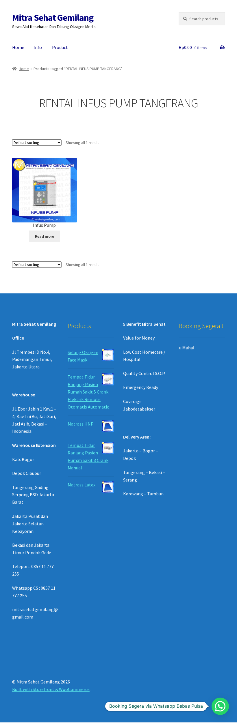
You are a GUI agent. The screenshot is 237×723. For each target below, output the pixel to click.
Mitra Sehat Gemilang (52, 17)
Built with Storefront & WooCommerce (51, 689)
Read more (44, 236)
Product (60, 47)
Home (18, 47)
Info (38, 47)
